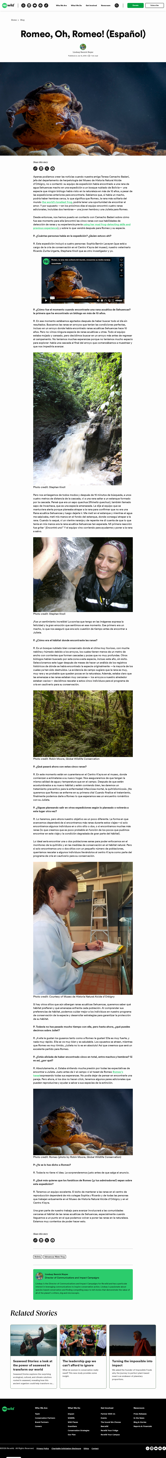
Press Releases (140, 1414)
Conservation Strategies (78, 1430)
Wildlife (71, 1418)
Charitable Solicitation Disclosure (66, 1448)
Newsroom (105, 5)
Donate (136, 5)
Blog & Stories (140, 1422)
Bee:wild (104, 1426)
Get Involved (91, 5)
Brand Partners (42, 1422)
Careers (38, 1426)
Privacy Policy (43, 1448)
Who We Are (61, 5)
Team (37, 1414)
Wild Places (73, 1422)
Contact (95, 1448)
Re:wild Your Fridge (109, 1430)
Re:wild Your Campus (110, 1434)
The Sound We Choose (111, 1422)
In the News (139, 1418)
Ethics (86, 1448)
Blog (22, 20)
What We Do (76, 5)
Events (104, 1418)
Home (14, 20)
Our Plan (72, 1434)
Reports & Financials (143, 1426)
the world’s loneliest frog (57, 202)
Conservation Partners (45, 1418)
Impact (71, 1414)
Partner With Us (108, 1414)
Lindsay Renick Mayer (83, 52)
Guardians (72, 1426)
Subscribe (154, 5)
